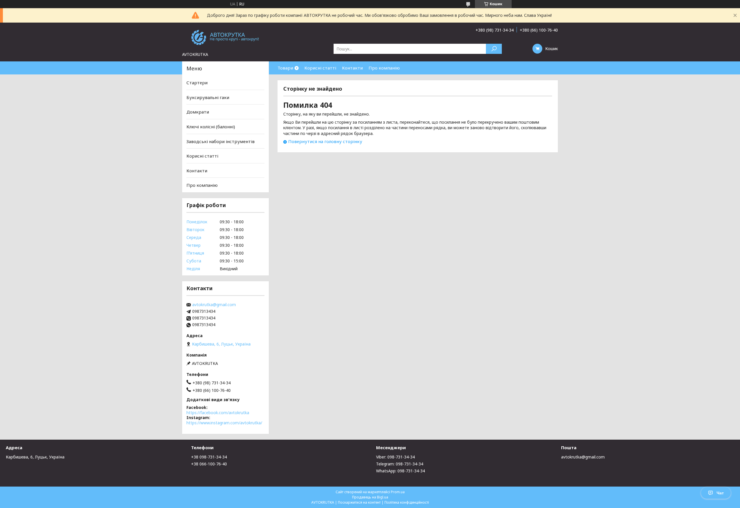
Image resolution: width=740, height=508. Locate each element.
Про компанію (384, 68)
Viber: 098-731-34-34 (395, 457)
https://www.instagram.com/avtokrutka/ (224, 422)
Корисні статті (320, 68)
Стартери (197, 82)
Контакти (352, 68)
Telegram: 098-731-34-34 (399, 464)
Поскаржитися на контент (359, 502)
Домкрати (197, 112)
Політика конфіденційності (406, 502)
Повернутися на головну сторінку (325, 141)
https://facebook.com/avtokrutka (217, 412)
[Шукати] (494, 49)
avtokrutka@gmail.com (214, 304)
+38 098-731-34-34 (209, 457)
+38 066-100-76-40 (209, 464)
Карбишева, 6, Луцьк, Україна (35, 457)
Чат (720, 493)
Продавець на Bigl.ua (370, 497)
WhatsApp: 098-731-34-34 (400, 471)
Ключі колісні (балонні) (210, 126)
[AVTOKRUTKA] (225, 37)
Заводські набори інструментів (220, 141)
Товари (285, 68)
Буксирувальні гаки (207, 97)
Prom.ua (398, 491)
